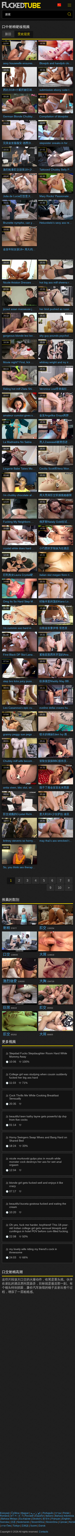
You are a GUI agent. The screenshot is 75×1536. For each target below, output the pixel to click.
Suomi (33, 1525)
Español (39, 1515)
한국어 (46, 1518)
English (66, 1518)
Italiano (49, 1515)
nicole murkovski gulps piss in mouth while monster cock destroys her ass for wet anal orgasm (35, 1162)
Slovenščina (37, 1522)
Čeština (15, 1513)
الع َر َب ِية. (36, 1513)
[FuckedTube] (22, 5)
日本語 (25, 1525)
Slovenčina (52, 1522)
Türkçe (16, 1525)
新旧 (8, 34)
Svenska (4, 1522)
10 (59, 887)
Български (25, 1518)
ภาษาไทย (6, 1525)
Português (48, 1513)
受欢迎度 (24, 34)
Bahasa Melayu (9, 1518)
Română (4, 1515)
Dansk (42, 1525)
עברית (58, 1513)
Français (55, 1518)
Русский (29, 1515)
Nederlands (23, 1522)
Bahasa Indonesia (64, 1515)
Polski (66, 1513)
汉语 (13, 1522)
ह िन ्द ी (17, 1515)
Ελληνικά (4, 1513)
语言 (60, 5)
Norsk (72, 1522)
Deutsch (36, 1518)
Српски (63, 1522)
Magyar (25, 1513)
